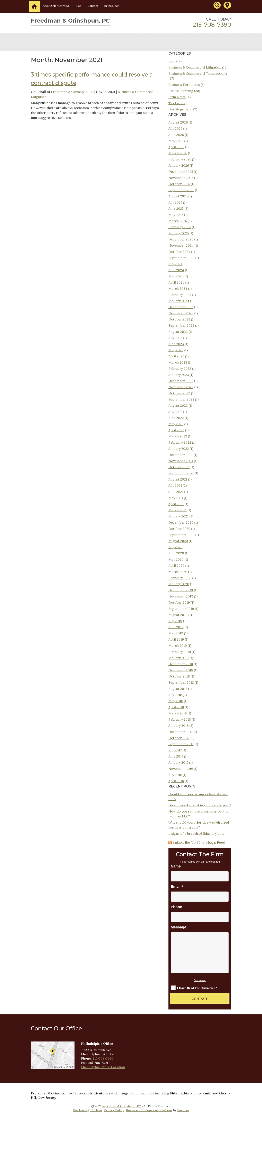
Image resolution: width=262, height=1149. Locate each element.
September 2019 (181, 609)
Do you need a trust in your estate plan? (199, 805)
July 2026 (175, 128)
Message (178, 927)
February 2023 (179, 368)
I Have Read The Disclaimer (197, 988)
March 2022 (177, 436)
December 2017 (180, 732)
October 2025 (179, 184)
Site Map (96, 1110)
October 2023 (179, 319)
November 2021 (180, 461)
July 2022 (175, 412)
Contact (93, 6)
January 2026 (178, 165)
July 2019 (175, 621)
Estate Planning (180, 91)
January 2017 (178, 762)
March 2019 (177, 645)
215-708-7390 (212, 24)
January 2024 (178, 301)
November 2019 (180, 596)
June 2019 (176, 627)
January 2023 (178, 375)
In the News (111, 6)
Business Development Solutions (149, 1110)
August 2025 (177, 196)
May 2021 (175, 498)
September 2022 (181, 399)
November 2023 (180, 313)
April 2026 (176, 147)
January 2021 (178, 516)
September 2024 (181, 258)
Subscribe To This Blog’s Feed (199, 842)
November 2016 (180, 769)
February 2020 (179, 578)
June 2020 (176, 553)
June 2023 (176, 344)
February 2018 (179, 719)
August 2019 (177, 615)
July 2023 (175, 338)
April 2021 (176, 504)
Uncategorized (180, 109)
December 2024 (180, 239)
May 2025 (175, 215)
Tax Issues (176, 103)
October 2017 (179, 738)
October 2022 (179, 393)
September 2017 (181, 744)
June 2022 (176, 418)
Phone (176, 907)
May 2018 (175, 701)
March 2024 (177, 288)
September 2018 (181, 682)
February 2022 (179, 442)
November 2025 (180, 178)
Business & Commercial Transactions (197, 73)
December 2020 (180, 522)
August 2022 (178, 405)
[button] (258, 1119)
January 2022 (178, 448)
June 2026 (176, 135)
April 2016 (176, 781)
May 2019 (175, 633)
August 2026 (178, 122)
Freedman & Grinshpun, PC (72, 92)
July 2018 (175, 695)
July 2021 (175, 485)
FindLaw (183, 1110)
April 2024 (176, 282)
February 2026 (179, 159)
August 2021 (177, 479)
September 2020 (181, 535)
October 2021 (179, 467)
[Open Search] (217, 5)
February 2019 (179, 652)
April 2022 (176, 430)
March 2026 (177, 153)
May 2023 (175, 350)
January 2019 (178, 658)
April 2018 (176, 707)
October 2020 (179, 528)
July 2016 (175, 775)
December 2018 (180, 664)
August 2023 (178, 332)
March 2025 (177, 221)
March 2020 (177, 572)
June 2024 (176, 270)
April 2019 (176, 639)
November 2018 (180, 670)
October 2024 (179, 251)
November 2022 (180, 387)
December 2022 (180, 381)
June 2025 (176, 208)
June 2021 (175, 492)
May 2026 (175, 141)
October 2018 (179, 676)
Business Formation (184, 84)
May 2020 (176, 559)
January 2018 (178, 725)
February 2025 (179, 227)
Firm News (177, 97)
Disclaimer (200, 980)
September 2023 (181, 325)
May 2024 (176, 276)
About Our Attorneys (56, 6)
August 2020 (178, 541)
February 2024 (179, 295)
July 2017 (175, 750)
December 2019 (180, 590)
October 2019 (179, 602)
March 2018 (177, 713)
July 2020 (175, 547)
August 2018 (177, 689)
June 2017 (175, 756)
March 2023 (177, 362)
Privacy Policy (114, 1110)
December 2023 (180, 307)
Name (176, 866)
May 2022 (175, 424)
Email (177, 887)
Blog (78, 6)
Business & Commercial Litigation (194, 67)
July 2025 (175, 202)
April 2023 (176, 356)
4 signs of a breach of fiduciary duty (196, 833)
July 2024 (175, 264)
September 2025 (181, 190)
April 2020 (176, 565)
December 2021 (180, 455)
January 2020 (178, 584)
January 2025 (178, 233)
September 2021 (181, 473)
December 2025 (180, 171)
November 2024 (181, 245)
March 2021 (177, 510)
